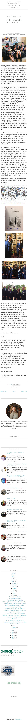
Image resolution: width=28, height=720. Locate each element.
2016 (13, 630)
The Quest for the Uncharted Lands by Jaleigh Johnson (16, 476)
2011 (13, 639)
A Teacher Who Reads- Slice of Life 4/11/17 (15, 613)
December (14, 583)
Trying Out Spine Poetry (14, 612)
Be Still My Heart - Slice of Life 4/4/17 (15, 620)
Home (8, 1)
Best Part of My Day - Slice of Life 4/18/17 (14, 608)
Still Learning (11, 554)
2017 (13, 581)
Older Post (4, 391)
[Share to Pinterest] (19, 384)
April (14, 595)
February (14, 627)
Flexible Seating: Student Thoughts (15, 600)
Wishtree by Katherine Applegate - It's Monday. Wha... (15, 602)
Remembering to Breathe (14, 597)
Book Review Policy (14, 3)
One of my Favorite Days (14, 542)
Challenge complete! (14, 623)
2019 (13, 578)
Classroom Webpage (14, 5)
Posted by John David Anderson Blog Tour (14, 605)
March (13, 625)
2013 (13, 635)
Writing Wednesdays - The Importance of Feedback (15, 488)
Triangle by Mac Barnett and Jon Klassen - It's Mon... (15, 622)
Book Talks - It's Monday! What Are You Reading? (15, 610)
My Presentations (14, 7)
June (14, 591)
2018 (13, 580)
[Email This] (13, 384)
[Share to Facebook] (18, 384)
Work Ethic (14, 618)
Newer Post (24, 391)
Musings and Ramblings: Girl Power (15, 617)
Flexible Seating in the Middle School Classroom (15, 603)
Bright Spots (11, 498)
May (14, 593)
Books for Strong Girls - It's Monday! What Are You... (15, 615)
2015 (13, 632)
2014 (13, 634)
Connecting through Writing (15, 607)
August (14, 588)
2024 (13, 573)
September (14, 586)
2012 (13, 637)
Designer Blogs (18, 719)
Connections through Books (15, 598)
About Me (18, 1)
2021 (13, 575)
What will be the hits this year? (17, 531)
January (14, 629)
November (14, 585)
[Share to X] (16, 384)
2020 (13, 576)
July (14, 590)
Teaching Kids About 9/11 (14, 509)
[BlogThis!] (15, 384)
